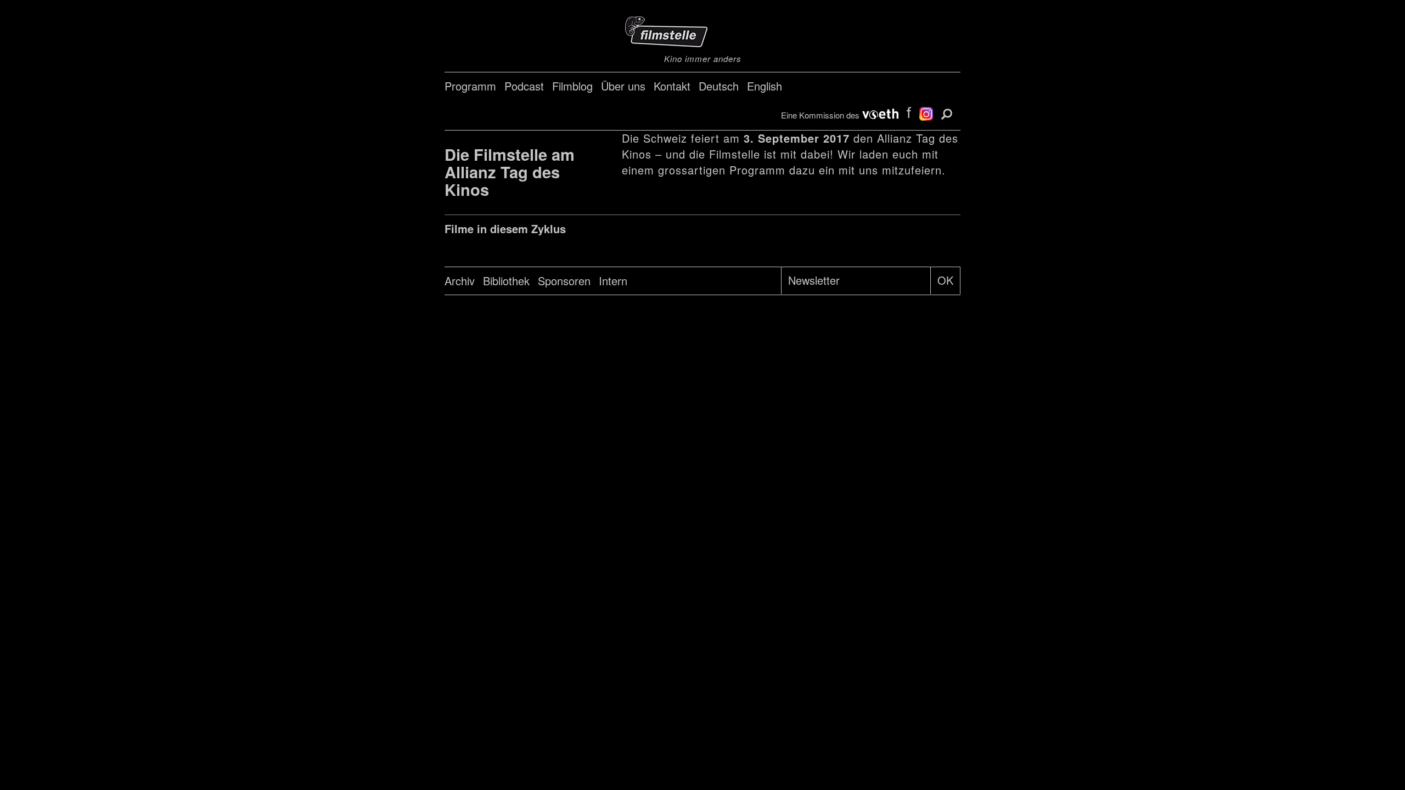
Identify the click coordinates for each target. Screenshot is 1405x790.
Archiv (460, 281)
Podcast (524, 86)
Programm (470, 86)
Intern (613, 281)
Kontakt (672, 86)
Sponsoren (564, 281)
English (764, 86)
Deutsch (719, 86)
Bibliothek (506, 281)
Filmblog (572, 86)
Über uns (623, 86)
